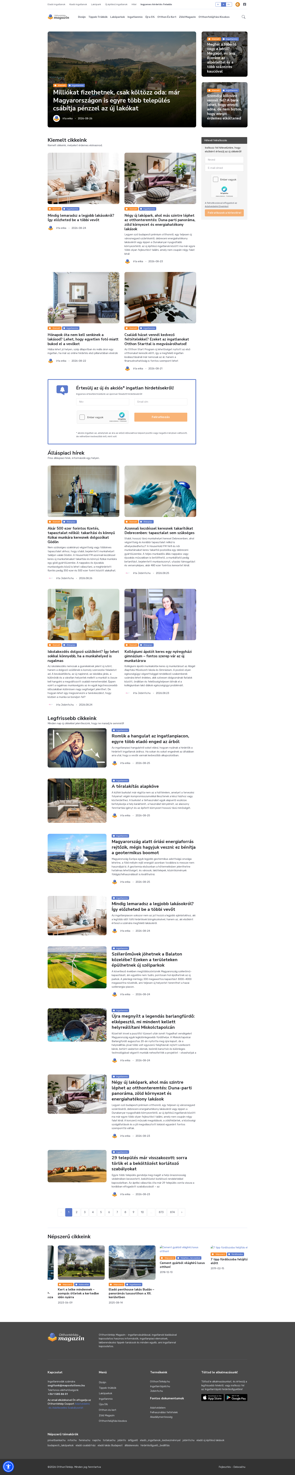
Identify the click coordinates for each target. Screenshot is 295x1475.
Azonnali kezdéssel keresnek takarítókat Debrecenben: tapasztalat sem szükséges (159, 530)
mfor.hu (72, 1440)
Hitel (134, 4)
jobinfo (121, 1440)
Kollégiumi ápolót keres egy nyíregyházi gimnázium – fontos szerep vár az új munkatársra (158, 656)
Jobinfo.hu (156, 1390)
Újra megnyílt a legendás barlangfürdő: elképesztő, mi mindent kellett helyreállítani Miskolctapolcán (153, 1021)
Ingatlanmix (135, 16)
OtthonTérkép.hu (160, 1381)
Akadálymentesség (161, 1417)
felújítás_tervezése (180, 1258)
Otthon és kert (166, 16)
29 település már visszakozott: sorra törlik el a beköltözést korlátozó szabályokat (149, 1163)
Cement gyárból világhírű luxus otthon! (172, 1265)
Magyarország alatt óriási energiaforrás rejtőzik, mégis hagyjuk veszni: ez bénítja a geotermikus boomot (154, 847)
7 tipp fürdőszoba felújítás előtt (220, 1261)
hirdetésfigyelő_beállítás (155, 1445)
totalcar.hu (109, 1440)
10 (142, 1212)
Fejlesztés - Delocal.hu (232, 1466)
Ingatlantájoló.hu (160, 1386)
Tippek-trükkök (98, 16)
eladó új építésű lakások (210, 1440)
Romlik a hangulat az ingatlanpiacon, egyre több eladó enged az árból (150, 739)
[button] (243, 17)
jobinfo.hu (188, 1440)
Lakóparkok (117, 16)
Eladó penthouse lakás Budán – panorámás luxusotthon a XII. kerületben (121, 1293)
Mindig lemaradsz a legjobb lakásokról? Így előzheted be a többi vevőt (81, 217)
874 (172, 1212)
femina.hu (84, 1440)
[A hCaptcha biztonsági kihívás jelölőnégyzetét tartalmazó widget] (102, 417)
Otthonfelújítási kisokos (214, 16)
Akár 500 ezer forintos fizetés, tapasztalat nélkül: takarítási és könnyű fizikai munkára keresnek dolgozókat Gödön (81, 535)
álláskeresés (132, 1445)
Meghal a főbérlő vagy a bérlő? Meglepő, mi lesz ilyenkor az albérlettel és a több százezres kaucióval (221, 58)
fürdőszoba (227, 1254)
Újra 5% (150, 16)
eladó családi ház (86, 1445)
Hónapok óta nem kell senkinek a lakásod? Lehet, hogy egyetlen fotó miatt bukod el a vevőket (83, 339)
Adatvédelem (158, 1407)
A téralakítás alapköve (135, 786)
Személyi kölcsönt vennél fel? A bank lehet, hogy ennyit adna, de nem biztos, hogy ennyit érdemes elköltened (224, 107)
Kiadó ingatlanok (78, 4)
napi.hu (96, 1440)
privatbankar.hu (57, 1440)
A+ (229, 4)
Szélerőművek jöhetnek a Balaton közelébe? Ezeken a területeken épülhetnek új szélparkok (147, 959)
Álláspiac (71, 522)
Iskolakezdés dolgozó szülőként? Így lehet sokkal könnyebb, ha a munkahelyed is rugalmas (83, 656)
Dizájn (82, 16)
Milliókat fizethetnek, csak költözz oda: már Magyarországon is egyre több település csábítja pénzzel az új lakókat (116, 100)
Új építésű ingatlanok (116, 4)
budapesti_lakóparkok (61, 1445)
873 (161, 1212)
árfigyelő (133, 1440)
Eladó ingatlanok (56, 4)
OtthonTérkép (65, 1466)
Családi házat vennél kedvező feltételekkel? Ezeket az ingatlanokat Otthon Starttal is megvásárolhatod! (156, 339)
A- (218, 4)
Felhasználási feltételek (164, 1412)
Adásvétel (73, 1284)
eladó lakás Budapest (110, 1445)
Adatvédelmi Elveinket (216, 206)
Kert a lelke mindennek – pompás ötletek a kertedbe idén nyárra (68, 1293)
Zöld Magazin (187, 16)
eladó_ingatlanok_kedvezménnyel (160, 1440)
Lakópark (96, 4)
